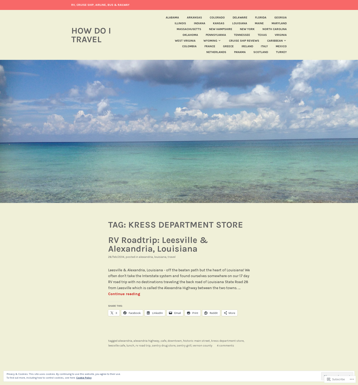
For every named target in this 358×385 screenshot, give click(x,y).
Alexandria (146, 257)
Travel (171, 257)
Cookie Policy (84, 377)
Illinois (180, 23)
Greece (228, 46)
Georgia (280, 17)
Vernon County (202, 345)
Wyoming (210, 40)
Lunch (130, 345)
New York (247, 29)
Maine (259, 23)
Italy (264, 46)
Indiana (199, 23)
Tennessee (242, 35)
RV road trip (143, 345)
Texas (262, 35)
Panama (240, 52)
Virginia (281, 35)
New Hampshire (220, 29)
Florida (260, 17)
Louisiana (239, 23)
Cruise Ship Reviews (244, 40)
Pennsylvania (216, 35)
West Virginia (185, 40)
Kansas (218, 23)
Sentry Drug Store (163, 345)
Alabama (172, 17)
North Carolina (274, 29)
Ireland (247, 46)
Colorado (217, 17)
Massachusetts (189, 29)
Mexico (281, 46)
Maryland (279, 23)
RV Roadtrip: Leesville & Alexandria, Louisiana (158, 244)
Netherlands (216, 52)
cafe (163, 341)
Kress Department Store (227, 341)
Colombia (189, 46)
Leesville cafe (116, 345)
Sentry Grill (184, 345)
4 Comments (225, 345)
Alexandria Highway (146, 341)
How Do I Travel (91, 35)
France (209, 46)
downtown (175, 341)
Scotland (260, 52)
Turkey (281, 52)
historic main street (196, 341)
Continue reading (124, 294)
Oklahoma (190, 35)
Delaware (240, 17)
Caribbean (275, 40)
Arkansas (194, 17)
